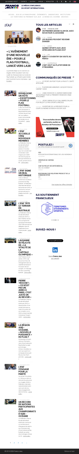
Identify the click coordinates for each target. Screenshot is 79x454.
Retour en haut (69, 451)
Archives (64, 17)
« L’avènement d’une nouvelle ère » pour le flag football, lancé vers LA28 (19, 59)
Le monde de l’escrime (51, 17)
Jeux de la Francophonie (26, 14)
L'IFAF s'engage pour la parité (23, 370)
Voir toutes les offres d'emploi (62, 185)
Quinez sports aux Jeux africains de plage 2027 (54, 49)
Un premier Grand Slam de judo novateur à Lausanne (58, 32)
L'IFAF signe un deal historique (24, 173)
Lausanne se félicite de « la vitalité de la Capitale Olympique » (25, 247)
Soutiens (32, 1)
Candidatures (53, 14)
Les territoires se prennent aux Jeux (26, 17)
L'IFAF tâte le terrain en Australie (24, 207)
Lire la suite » (24, 162)
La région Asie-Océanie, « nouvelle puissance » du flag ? (25, 331)
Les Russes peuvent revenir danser (56, 40)
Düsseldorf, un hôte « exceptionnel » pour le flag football (27, 99)
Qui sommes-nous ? (11, 1)
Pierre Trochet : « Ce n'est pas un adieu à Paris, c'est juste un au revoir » (24, 289)
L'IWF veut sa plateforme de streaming (56, 66)
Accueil (11, 14)
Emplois (40, 1)
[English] (75, 1)
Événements (42, 14)
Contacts (24, 1)
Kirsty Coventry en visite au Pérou (56, 57)
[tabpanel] (55, 209)
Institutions (65, 14)
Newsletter (50, 1)
